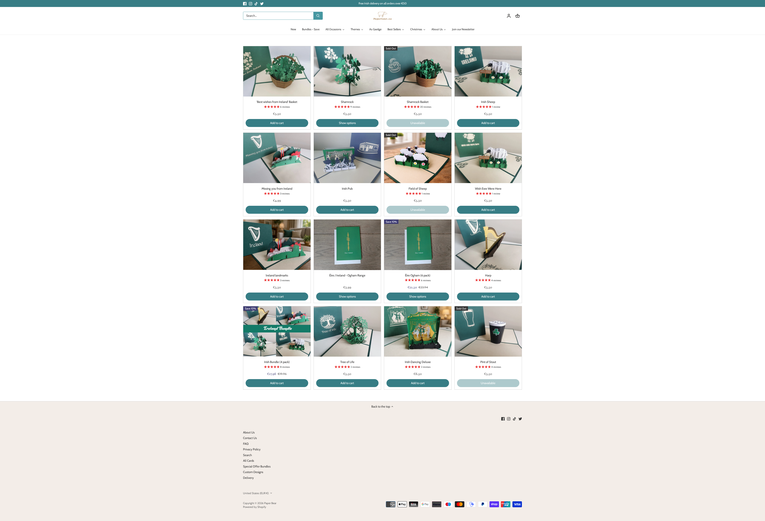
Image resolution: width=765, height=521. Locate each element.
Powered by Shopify (254, 506)
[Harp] (488, 245)
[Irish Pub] (347, 158)
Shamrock (347, 102)
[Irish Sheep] (488, 71)
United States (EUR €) (256, 493)
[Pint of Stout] (488, 331)
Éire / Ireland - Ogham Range (347, 275)
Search (247, 455)
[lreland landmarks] (277, 245)
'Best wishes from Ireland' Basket (276, 102)
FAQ (246, 444)
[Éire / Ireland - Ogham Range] (347, 245)
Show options (347, 123)
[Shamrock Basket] (417, 71)
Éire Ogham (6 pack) (417, 275)
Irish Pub (347, 188)
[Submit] (318, 16)
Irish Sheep (488, 102)
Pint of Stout (488, 362)
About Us (249, 432)
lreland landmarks (277, 275)
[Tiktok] (256, 3)
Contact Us (250, 438)
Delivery (248, 478)
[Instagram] (250, 3)
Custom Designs (253, 472)
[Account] (508, 15)
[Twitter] (262, 3)
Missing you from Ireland (277, 188)
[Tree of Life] (347, 331)
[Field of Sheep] (417, 158)
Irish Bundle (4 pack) (277, 362)
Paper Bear (270, 503)
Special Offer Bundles (257, 466)
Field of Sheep (418, 188)
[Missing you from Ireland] (277, 158)
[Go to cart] (517, 15)
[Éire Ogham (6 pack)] (417, 245)
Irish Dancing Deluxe (418, 362)
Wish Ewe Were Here (488, 188)
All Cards (248, 460)
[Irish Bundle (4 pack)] (277, 331)
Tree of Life (347, 362)
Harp (488, 275)
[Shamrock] (347, 71)
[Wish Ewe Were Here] (488, 158)
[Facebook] (244, 3)
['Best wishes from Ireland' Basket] (277, 71)
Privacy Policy (252, 449)
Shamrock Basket (418, 102)
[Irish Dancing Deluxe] (417, 331)
